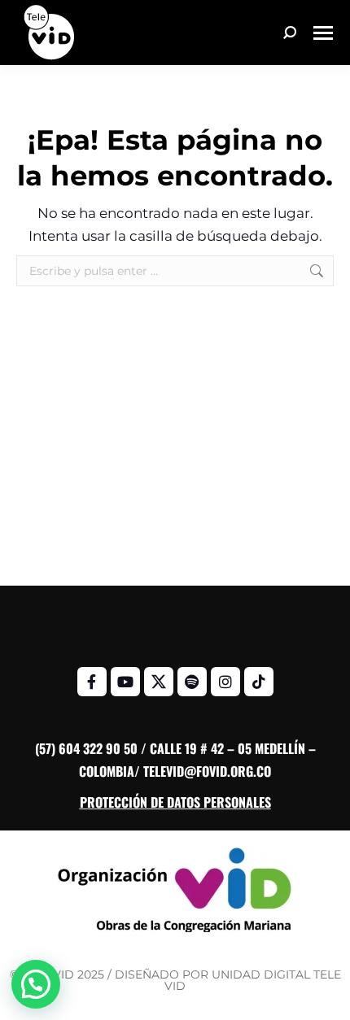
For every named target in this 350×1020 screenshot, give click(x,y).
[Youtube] (125, 681)
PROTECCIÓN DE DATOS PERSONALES (175, 802)
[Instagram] (225, 681)
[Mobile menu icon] (323, 33)
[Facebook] (92, 681)
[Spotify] (192, 681)
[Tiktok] (258, 681)
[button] (35, 984)
